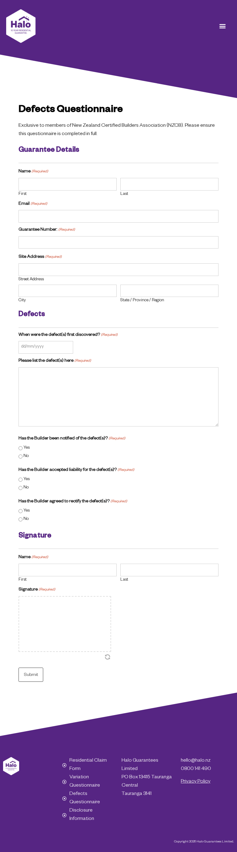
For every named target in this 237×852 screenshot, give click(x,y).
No (26, 456)
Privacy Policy (195, 782)
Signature (37, 589)
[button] (223, 26)
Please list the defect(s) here (55, 361)
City (22, 300)
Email (33, 204)
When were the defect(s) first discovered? (68, 335)
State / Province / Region (142, 300)
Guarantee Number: (47, 230)
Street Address (31, 280)
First (23, 194)
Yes (26, 448)
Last (124, 194)
